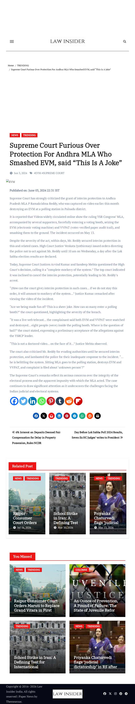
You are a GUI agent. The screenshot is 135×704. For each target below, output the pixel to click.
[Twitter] (23, 401)
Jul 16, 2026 (24, 527)
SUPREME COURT (53, 173)
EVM (38, 173)
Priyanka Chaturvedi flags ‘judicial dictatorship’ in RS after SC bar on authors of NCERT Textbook (95, 667)
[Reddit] (69, 401)
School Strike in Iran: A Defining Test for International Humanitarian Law (35, 664)
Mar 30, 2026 (65, 527)
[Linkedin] (32, 401)
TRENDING (29, 135)
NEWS (14, 135)
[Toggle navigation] (12, 41)
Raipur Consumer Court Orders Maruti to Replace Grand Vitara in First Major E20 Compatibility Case (37, 610)
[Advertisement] (68, 98)
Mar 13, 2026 (106, 527)
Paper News (26, 696)
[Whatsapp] (41, 401)
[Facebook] (14, 401)
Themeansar (13, 701)
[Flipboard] (78, 401)
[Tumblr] (60, 401)
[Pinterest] (51, 401)
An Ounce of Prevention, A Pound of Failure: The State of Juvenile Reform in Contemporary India (96, 607)
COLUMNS (81, 569)
